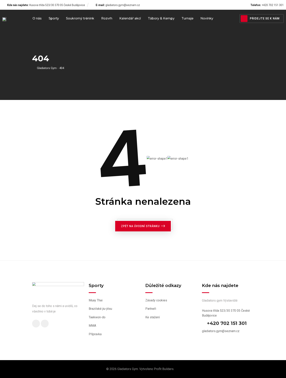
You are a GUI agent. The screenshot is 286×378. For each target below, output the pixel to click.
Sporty (54, 18)
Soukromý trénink (80, 18)
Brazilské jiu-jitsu (100, 309)
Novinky (206, 18)
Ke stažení (152, 317)
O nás (37, 18)
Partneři (150, 309)
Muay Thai (96, 300)
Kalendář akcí (130, 18)
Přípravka (95, 334)
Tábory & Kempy (161, 18)
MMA (92, 325)
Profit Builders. (164, 369)
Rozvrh (106, 18)
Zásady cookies (156, 300)
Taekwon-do (97, 317)
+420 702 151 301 (227, 323)
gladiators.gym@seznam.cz (122, 5)
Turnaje (187, 18)
